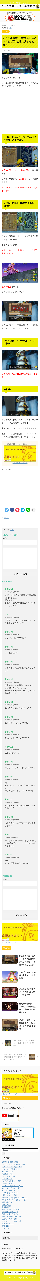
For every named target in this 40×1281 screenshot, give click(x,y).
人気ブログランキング (20, 463)
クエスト (6, 518)
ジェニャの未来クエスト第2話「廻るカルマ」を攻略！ (27, 992)
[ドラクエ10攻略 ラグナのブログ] (20, 7)
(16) (10, 28)
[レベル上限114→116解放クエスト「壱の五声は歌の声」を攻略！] (23, 510)
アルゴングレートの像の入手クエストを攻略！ (27, 975)
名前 (5, 538)
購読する (8, 1098)
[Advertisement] (20, 111)
